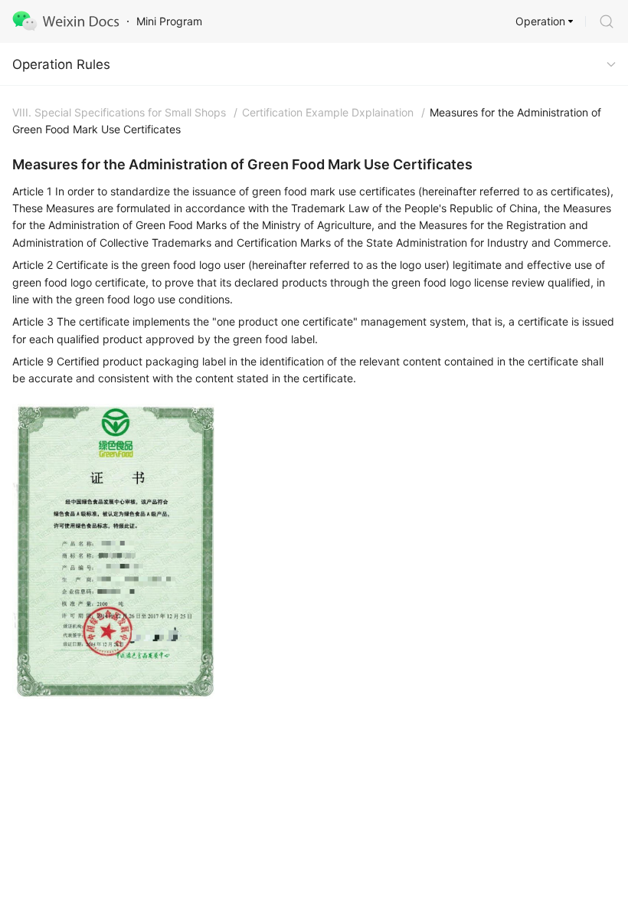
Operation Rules (61, 64)
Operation (540, 21)
